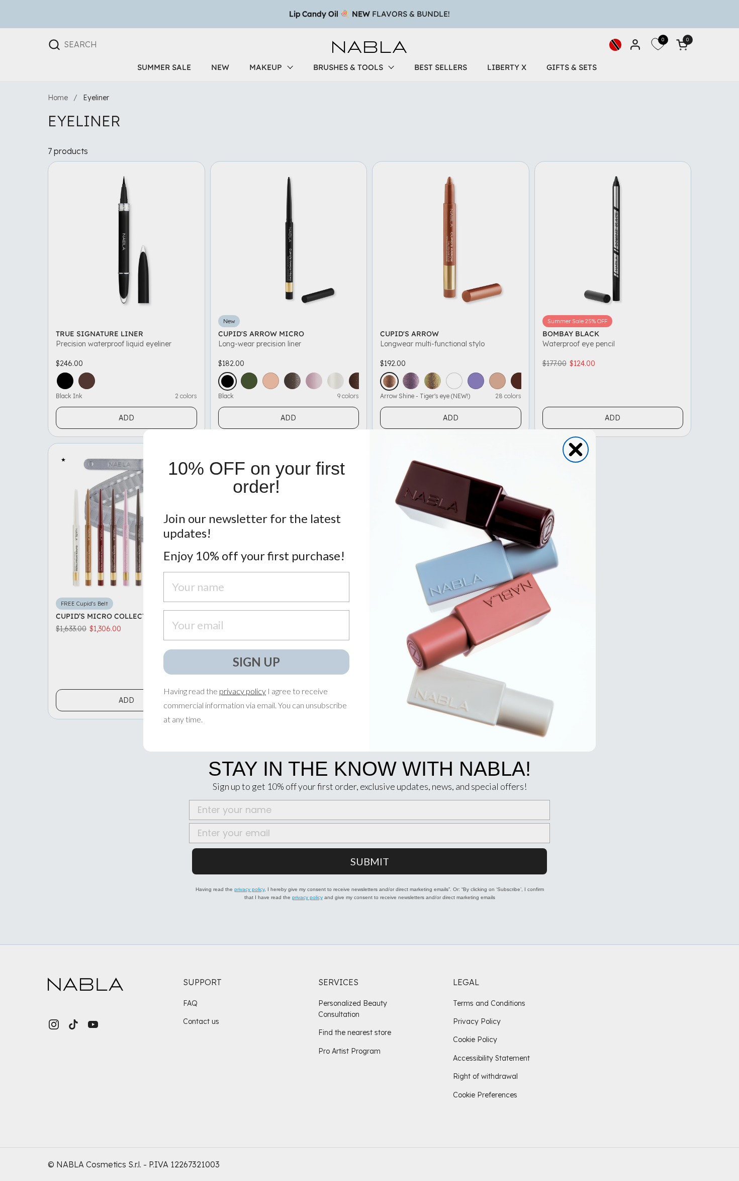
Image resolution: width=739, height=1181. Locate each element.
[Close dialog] (575, 449)
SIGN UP (256, 661)
